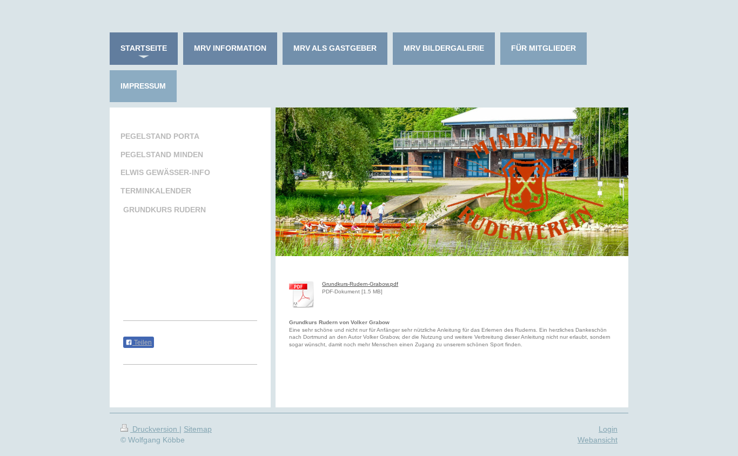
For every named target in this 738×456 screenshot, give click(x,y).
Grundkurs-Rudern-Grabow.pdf (360, 284)
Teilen (142, 342)
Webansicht (598, 439)
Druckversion (154, 429)
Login (608, 429)
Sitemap (198, 429)
